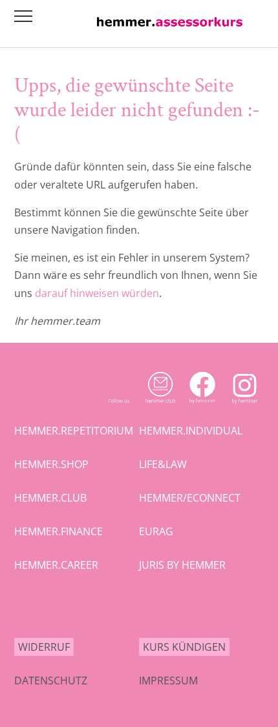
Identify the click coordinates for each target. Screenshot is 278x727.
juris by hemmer (182, 565)
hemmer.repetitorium (73, 431)
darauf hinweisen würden (97, 293)
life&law (163, 464)
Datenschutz (50, 680)
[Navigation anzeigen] (23, 16)
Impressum (168, 680)
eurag (156, 531)
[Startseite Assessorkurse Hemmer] (170, 29)
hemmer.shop (51, 464)
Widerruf (44, 647)
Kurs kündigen (184, 647)
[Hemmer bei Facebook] (202, 407)
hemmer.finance (58, 531)
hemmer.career (56, 565)
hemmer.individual (190, 431)
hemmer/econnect (190, 498)
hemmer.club (50, 498)
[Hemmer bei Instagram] (244, 407)
